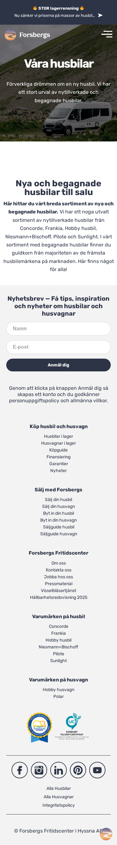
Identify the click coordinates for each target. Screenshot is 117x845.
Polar (58, 696)
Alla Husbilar (58, 788)
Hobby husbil (80, 228)
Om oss (58, 563)
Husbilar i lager (58, 436)
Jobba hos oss (58, 577)
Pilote (59, 237)
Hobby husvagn (58, 689)
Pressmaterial (58, 583)
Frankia (53, 228)
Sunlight (88, 237)
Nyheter (58, 470)
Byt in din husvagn (58, 520)
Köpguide (58, 450)
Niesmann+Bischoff (28, 237)
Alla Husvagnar (59, 797)
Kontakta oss (58, 570)
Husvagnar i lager (58, 443)
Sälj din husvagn (58, 506)
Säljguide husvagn (58, 534)
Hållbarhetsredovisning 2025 (58, 597)
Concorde (31, 228)
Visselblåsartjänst (58, 590)
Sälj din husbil (58, 499)
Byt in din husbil (58, 513)
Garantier (58, 463)
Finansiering (58, 457)
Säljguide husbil (58, 527)
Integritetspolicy (58, 805)
